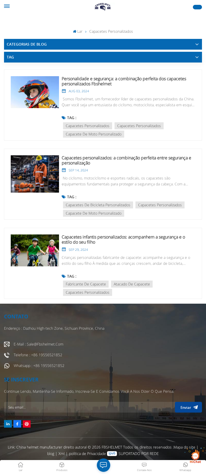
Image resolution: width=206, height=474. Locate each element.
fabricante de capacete (86, 283)
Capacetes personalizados (87, 125)
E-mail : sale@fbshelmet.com (38, 344)
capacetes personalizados (139, 125)
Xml (61, 453)
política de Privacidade (87, 453)
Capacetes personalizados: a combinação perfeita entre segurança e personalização (126, 160)
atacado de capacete (132, 283)
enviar (186, 407)
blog (51, 453)
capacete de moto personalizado (94, 134)
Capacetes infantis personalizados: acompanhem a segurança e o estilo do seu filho (123, 239)
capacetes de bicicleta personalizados (98, 204)
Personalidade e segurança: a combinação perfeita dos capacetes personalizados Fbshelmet (124, 81)
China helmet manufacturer (39, 447)
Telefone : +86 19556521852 (38, 354)
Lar (79, 31)
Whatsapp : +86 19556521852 (39, 365)
